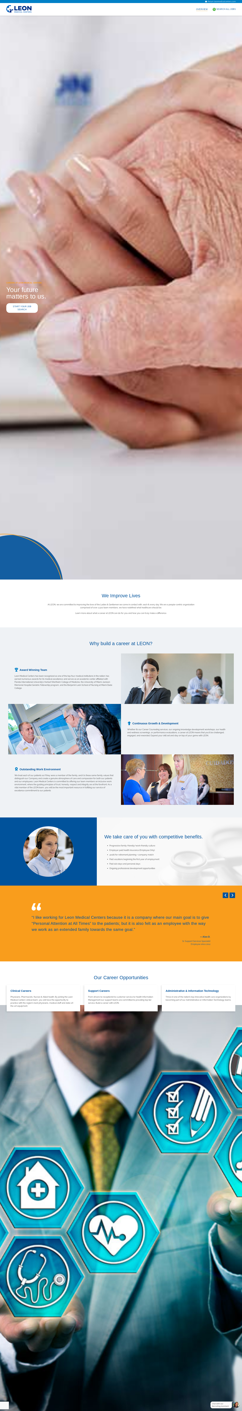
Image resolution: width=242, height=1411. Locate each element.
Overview (202, 9)
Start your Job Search (22, 308)
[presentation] (225, 895)
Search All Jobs (226, 9)
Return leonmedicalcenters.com (222, 2)
